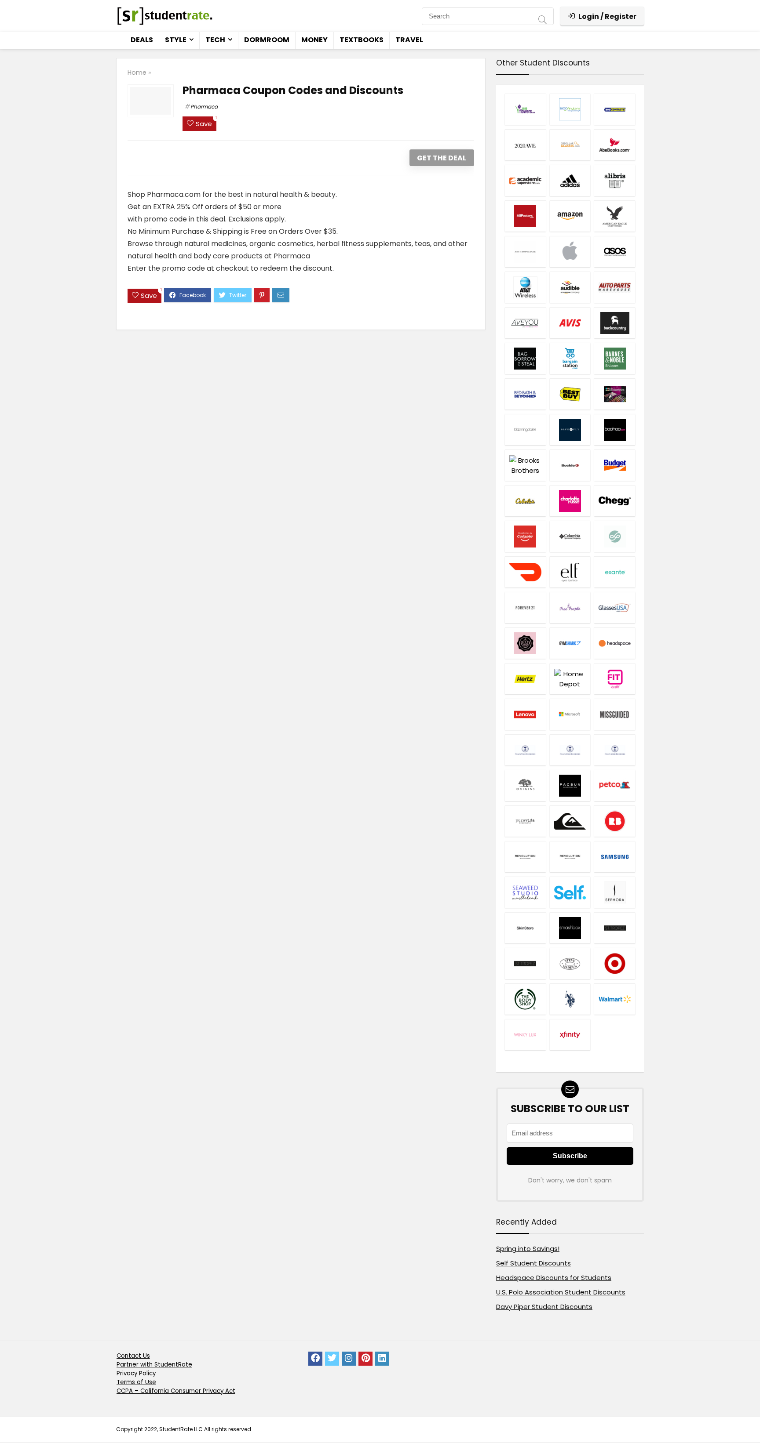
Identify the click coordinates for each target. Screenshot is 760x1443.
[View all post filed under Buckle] (570, 465)
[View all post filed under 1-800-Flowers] (525, 109)
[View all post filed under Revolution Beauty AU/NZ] (525, 856)
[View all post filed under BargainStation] (570, 358)
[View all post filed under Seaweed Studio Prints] (525, 892)
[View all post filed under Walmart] (614, 999)
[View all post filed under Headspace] (614, 643)
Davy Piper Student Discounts (544, 1306)
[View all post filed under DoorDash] (525, 571)
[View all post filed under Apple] (570, 251)
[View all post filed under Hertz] (525, 678)
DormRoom (266, 40)
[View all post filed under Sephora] (614, 892)
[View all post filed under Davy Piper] (614, 536)
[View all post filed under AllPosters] (525, 216)
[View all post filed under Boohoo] (614, 429)
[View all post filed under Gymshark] (570, 643)
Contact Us (133, 1356)
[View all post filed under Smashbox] (570, 927)
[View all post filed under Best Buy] (570, 394)
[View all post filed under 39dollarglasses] (570, 144)
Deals (142, 40)
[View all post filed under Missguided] (614, 714)
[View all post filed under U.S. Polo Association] (570, 999)
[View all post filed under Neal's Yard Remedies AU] (525, 749)
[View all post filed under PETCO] (614, 785)
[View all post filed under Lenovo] (525, 714)
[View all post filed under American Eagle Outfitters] (614, 216)
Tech (215, 40)
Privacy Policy (136, 1373)
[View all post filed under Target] (614, 963)
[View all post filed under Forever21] (525, 607)
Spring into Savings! (527, 1248)
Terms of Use (136, 1382)
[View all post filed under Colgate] (525, 536)
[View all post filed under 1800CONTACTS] (614, 109)
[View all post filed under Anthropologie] (525, 251)
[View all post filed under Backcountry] (614, 322)
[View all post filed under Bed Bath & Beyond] (525, 394)
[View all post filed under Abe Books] (614, 144)
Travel (409, 40)
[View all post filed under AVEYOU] (525, 322)
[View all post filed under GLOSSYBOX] (525, 643)
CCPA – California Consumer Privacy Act (176, 1391)
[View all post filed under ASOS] (614, 251)
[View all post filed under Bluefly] (570, 429)
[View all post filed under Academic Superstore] (525, 180)
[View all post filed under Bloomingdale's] (525, 429)
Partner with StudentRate (154, 1364)
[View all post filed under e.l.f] (570, 571)
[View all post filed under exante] (614, 571)
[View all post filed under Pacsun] (570, 785)
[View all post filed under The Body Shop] (525, 999)
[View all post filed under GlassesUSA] (614, 607)
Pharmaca (204, 106)
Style (175, 40)
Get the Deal (441, 158)
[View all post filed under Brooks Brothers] (525, 465)
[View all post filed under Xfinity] (570, 1034)
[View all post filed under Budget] (614, 465)
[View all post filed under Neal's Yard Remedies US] (614, 749)
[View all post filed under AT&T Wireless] (525, 287)
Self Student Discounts (533, 1263)
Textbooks (362, 40)
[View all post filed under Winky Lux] (525, 1034)
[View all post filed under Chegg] (614, 500)
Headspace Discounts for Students (553, 1277)
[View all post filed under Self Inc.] (570, 892)
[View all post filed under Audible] (570, 287)
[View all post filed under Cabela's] (525, 500)
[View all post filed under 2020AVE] (525, 144)
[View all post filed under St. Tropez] (614, 927)
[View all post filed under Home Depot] (570, 678)
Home (137, 72)
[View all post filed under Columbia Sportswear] (570, 536)
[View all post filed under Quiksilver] (570, 821)
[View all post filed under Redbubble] (614, 821)
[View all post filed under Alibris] (614, 180)
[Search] (542, 20)
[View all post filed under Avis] (570, 322)
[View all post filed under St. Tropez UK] (525, 963)
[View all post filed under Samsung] (614, 856)
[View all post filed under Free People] (570, 607)
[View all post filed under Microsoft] (570, 714)
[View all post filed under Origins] (525, 785)
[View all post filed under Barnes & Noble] (614, 358)
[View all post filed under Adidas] (570, 180)
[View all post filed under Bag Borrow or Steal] (525, 358)
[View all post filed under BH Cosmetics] (614, 394)
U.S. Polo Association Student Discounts (560, 1292)
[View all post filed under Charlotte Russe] (570, 500)
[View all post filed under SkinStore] (525, 927)
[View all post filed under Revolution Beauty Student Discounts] (570, 856)
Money (314, 40)
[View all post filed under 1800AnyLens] (570, 109)
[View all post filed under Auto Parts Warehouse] (614, 287)
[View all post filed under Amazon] (570, 216)
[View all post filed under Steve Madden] (570, 963)
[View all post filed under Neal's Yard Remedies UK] (570, 749)
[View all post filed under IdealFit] (614, 678)
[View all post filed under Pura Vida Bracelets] (525, 821)
